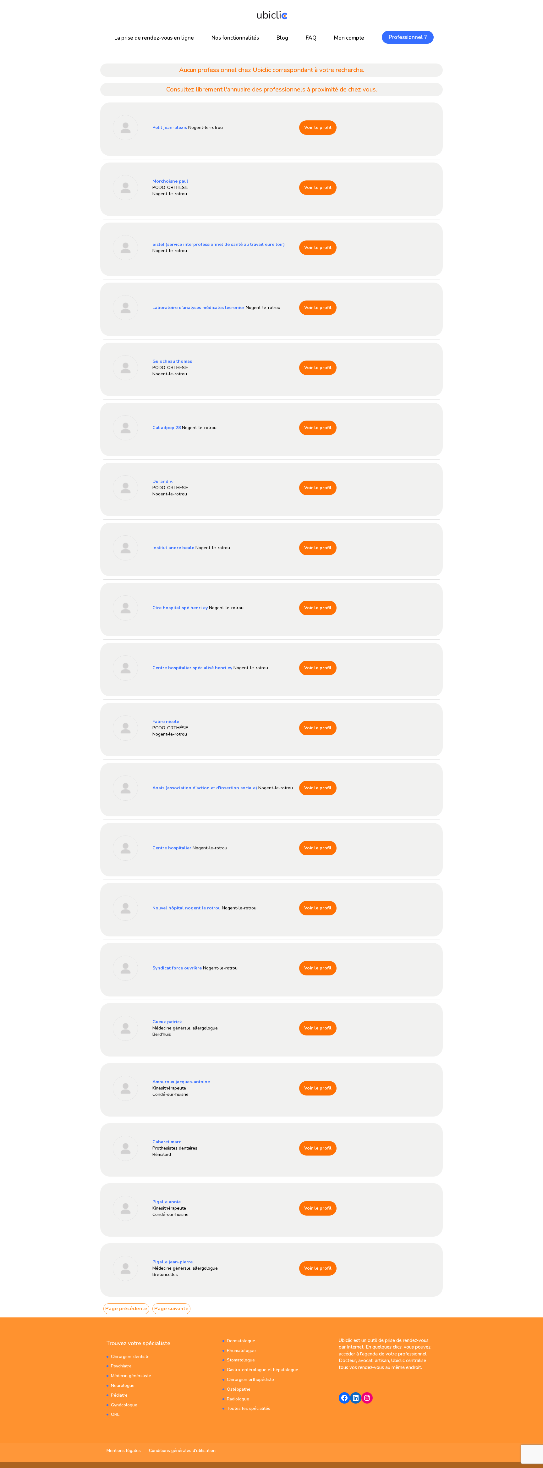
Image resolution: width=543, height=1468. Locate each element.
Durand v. (162, 481)
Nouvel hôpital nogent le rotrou (186, 908)
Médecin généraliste (131, 1376)
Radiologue (238, 1399)
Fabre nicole (165, 722)
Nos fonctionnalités (235, 37)
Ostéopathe (238, 1389)
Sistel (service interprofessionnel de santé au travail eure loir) (218, 244)
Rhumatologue (241, 1351)
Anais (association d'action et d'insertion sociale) (204, 788)
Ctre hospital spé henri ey (180, 608)
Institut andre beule (173, 548)
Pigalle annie (166, 1202)
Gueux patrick (167, 1022)
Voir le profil (318, 127)
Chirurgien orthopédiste (250, 1379)
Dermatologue (241, 1341)
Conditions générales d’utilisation (182, 1451)
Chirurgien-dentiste (130, 1357)
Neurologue (122, 1385)
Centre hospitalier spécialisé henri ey (192, 668)
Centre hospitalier (171, 848)
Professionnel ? (408, 37)
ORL (115, 1414)
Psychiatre (121, 1366)
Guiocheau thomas (172, 361)
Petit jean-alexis (169, 127)
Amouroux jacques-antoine (181, 1082)
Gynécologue (124, 1405)
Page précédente (126, 1308)
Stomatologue (241, 1360)
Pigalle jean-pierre (172, 1262)
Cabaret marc (166, 1142)
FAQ (311, 37)
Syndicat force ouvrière (177, 968)
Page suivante (171, 1308)
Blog (282, 37)
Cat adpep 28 (166, 428)
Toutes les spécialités (248, 1408)
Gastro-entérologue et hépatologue (262, 1370)
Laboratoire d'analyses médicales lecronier (198, 308)
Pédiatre (119, 1395)
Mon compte (349, 37)
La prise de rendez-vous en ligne (154, 37)
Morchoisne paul (170, 181)
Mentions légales (124, 1451)
